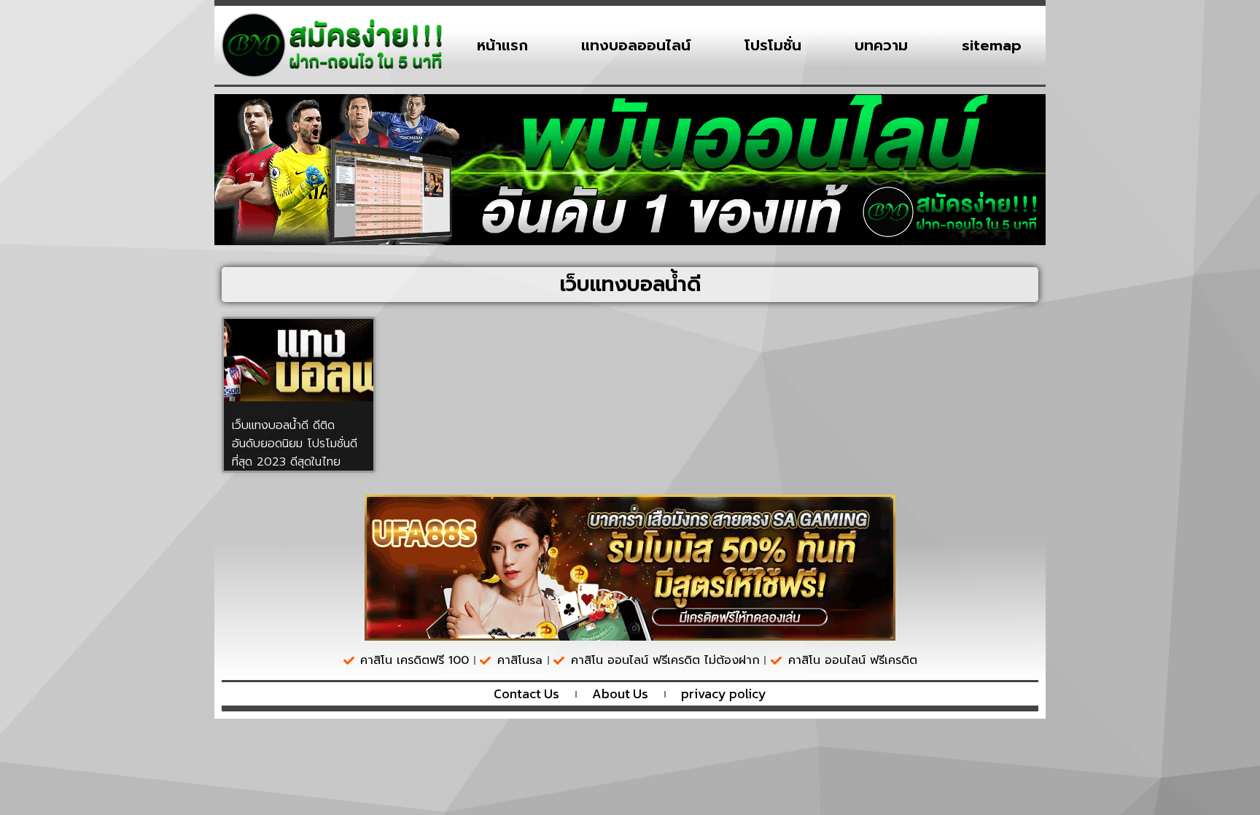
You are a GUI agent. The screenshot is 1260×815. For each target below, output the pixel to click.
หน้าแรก (502, 45)
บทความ (881, 45)
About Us (620, 693)
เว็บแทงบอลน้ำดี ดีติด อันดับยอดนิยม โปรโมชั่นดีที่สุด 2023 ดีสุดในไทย (294, 444)
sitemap (992, 45)
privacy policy (723, 693)
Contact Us (526, 693)
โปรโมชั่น (772, 45)
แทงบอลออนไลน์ (636, 45)
